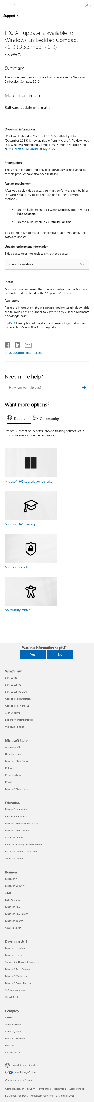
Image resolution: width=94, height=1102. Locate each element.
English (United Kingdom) (25, 1065)
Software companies (16, 990)
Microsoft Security (14, 885)
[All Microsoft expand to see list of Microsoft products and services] (5, 6)
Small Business (13, 927)
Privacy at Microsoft (15, 1038)
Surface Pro (11, 677)
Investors (10, 1045)
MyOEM (48, 149)
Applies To (14, 54)
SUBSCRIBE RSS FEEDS (25, 353)
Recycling (10, 782)
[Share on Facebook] (8, 344)
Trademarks (60, 1088)
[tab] (19, 419)
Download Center (14, 754)
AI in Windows (12, 712)
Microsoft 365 (12, 906)
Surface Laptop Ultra (16, 691)
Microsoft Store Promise (18, 789)
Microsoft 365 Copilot (16, 913)
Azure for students (15, 858)
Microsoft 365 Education (18, 830)
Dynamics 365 (12, 899)
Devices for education (16, 816)
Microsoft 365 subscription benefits (28, 481)
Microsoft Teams (14, 920)
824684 (10, 323)
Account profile (13, 747)
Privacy (31, 1088)
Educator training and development (24, 844)
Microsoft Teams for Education (21, 823)
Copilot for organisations (18, 698)
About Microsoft (13, 1024)
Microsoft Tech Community (19, 969)
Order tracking (13, 775)
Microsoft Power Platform (18, 983)
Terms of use (44, 1088)
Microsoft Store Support (18, 761)
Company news (13, 1031)
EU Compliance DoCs (16, 1095)
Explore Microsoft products (19, 719)
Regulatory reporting (42, 1095)
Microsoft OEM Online (23, 149)
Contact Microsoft (14, 1088)
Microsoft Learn (13, 955)
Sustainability (12, 1052)
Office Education (14, 837)
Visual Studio (12, 997)
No (60, 654)
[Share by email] (26, 344)
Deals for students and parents (21, 851)
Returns (9, 768)
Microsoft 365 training (20, 524)
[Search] (83, 387)
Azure (8, 892)
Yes (32, 654)
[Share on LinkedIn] (16, 344)
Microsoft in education (17, 809)
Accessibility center (17, 610)
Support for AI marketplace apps (22, 962)
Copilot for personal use (18, 705)
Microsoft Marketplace (17, 976)
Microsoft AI (11, 878)
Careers (9, 1017)
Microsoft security (17, 567)
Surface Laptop (13, 684)
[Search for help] (15, 5)
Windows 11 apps (14, 726)
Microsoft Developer (16, 948)
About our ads (76, 1088)
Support (9, 15)
